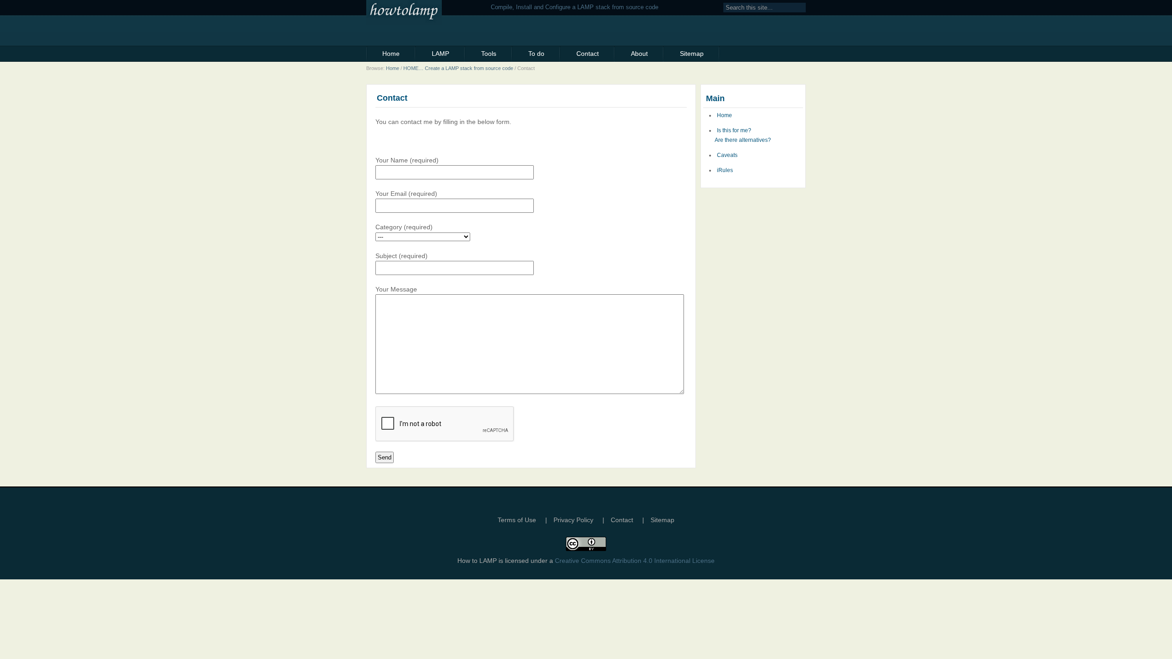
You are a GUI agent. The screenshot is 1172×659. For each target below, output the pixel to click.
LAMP (440, 53)
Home (391, 53)
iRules (725, 170)
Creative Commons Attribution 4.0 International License (635, 560)
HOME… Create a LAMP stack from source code (458, 68)
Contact (587, 53)
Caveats (727, 155)
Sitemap (692, 53)
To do (536, 53)
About (639, 53)
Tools (488, 53)
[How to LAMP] (426, 12)
